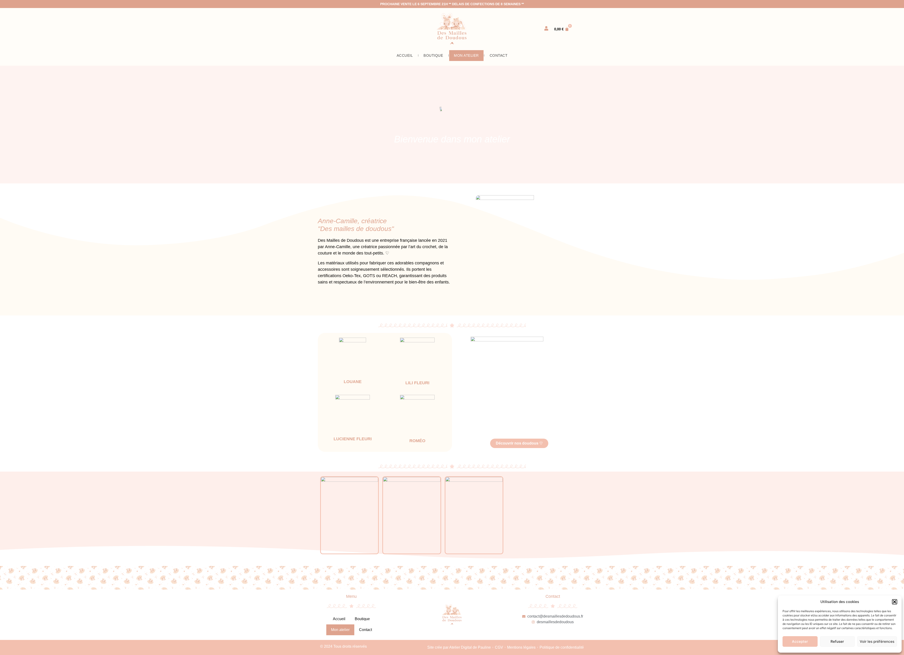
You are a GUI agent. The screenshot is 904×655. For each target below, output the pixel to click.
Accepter (800, 641)
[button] (894, 601)
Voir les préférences (877, 641)
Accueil (405, 55)
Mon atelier (466, 55)
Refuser (837, 641)
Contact (499, 55)
